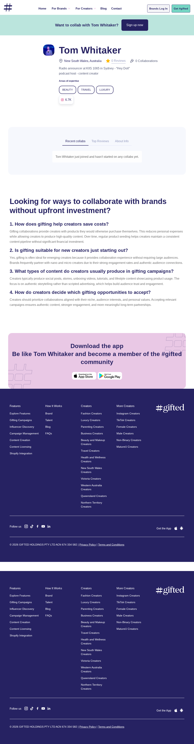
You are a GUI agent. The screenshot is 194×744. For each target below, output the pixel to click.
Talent (48, 420)
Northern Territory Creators (91, 504)
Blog (103, 8)
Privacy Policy (87, 544)
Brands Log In (158, 8)
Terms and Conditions (111, 544)
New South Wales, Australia (83, 61)
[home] (8, 7)
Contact (116, 8)
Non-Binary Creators (129, 440)
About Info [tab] (122, 141)
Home (42, 8)
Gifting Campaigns (21, 420)
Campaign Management (24, 433)
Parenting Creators (92, 426)
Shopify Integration (21, 453)
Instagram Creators (128, 413)
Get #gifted (181, 8)
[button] (60, 8)
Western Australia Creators (91, 487)
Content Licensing (20, 446)
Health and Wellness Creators (93, 459)
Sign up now (134, 25)
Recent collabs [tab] (75, 141)
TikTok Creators (126, 420)
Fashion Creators (91, 413)
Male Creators (125, 433)
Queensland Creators (94, 495)
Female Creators (127, 426)
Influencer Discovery (22, 426)
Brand (48, 413)
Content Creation (20, 440)
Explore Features (20, 413)
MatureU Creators (127, 446)
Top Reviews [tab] (100, 141)
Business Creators (92, 433)
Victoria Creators (91, 478)
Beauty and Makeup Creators (93, 442)
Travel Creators (90, 450)
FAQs (48, 433)
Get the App (163, 528)
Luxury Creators (90, 420)
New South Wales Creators (91, 470)
